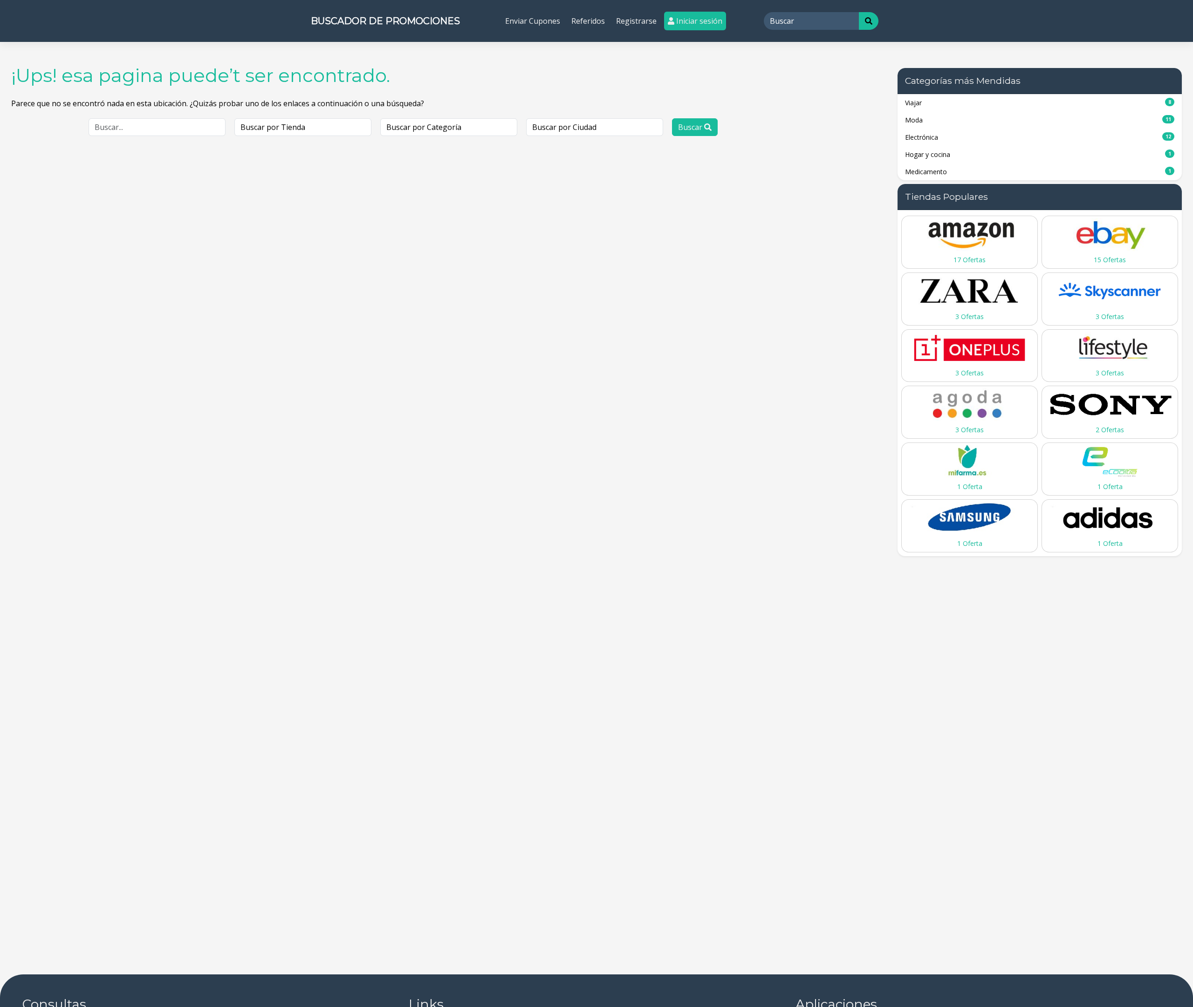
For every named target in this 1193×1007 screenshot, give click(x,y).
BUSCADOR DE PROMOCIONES (385, 21)
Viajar (1038, 102)
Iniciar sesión (698, 21)
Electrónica (1038, 137)
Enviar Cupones (532, 21)
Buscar (691, 127)
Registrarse (636, 21)
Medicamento (1038, 171)
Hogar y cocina (1038, 154)
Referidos (588, 21)
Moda (1038, 120)
